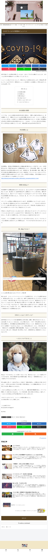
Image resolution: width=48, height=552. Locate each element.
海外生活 (9, 417)
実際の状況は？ (21, 95)
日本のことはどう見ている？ (24, 100)
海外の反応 (23, 417)
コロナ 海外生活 (16, 417)
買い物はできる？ (22, 98)
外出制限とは (21, 93)
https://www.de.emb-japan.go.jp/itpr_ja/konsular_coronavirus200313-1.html (19, 178)
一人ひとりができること (23, 102)
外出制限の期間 (21, 91)
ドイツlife (4, 417)
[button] (44, 278)
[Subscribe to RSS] (35, 434)
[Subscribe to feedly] (13, 434)
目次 (22, 88)
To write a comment (24, 523)
